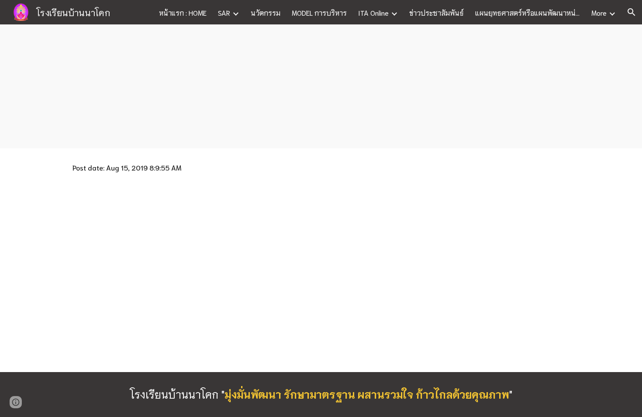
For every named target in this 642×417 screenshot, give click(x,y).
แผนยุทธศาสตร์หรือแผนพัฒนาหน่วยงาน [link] (527, 12)
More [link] (599, 12)
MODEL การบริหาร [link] (319, 12)
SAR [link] (224, 12)
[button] (631, 12)
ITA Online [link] (373, 12)
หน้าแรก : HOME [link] (183, 12)
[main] (321, 86)
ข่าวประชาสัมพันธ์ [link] (436, 12)
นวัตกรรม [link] (265, 12)
